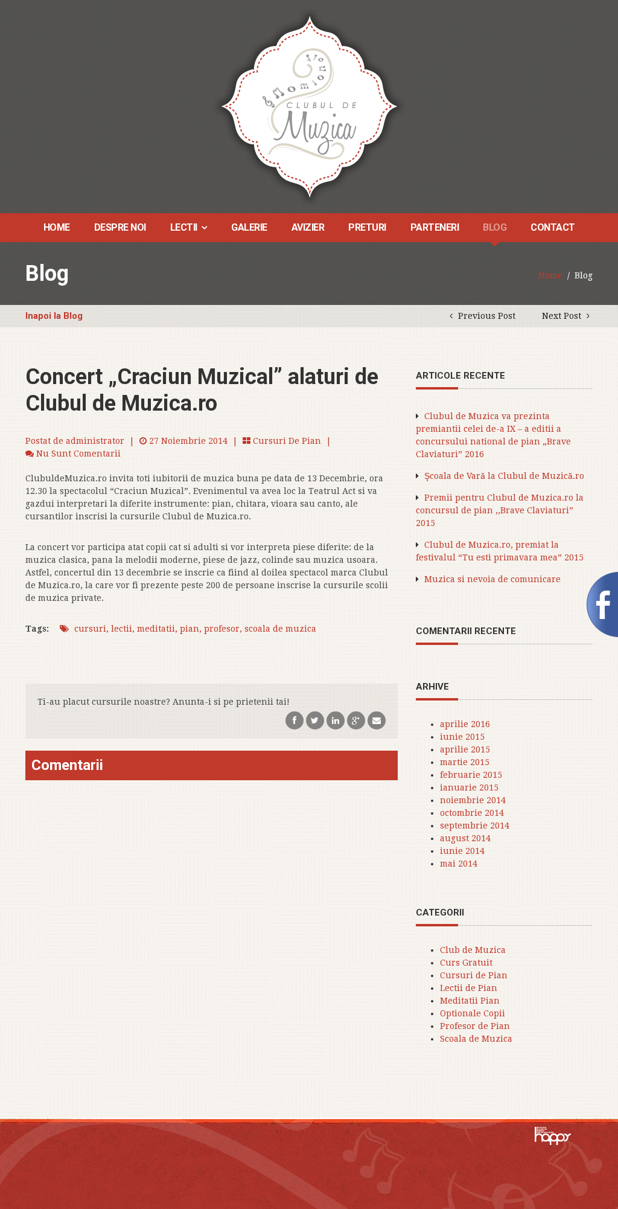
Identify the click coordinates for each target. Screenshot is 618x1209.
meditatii (156, 628)
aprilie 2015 (465, 749)
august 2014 (465, 838)
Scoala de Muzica (476, 1039)
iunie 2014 (462, 851)
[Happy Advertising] (553, 1141)
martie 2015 (464, 762)
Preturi (367, 227)
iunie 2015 (462, 737)
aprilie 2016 (465, 724)
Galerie (249, 227)
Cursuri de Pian (287, 441)
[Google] (356, 720)
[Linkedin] (336, 720)
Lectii (183, 227)
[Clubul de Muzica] (309, 106)
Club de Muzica (473, 950)
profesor (222, 628)
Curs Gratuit (466, 962)
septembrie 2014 (474, 825)
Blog (494, 227)
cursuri (90, 628)
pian (189, 628)
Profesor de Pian (475, 1026)
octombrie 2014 (472, 813)
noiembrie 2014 (473, 800)
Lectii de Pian (468, 988)
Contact (552, 227)
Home (56, 227)
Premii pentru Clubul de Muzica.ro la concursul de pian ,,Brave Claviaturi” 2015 (500, 510)
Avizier (308, 227)
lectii (121, 628)
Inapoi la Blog (54, 315)
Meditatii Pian (470, 1000)
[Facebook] (294, 720)
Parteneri (434, 227)
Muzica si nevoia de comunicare (492, 579)
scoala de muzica (280, 628)
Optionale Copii (472, 1013)
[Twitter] (315, 720)
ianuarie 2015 (469, 787)
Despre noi (120, 227)
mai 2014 (458, 863)
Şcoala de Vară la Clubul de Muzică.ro (504, 476)
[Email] (377, 720)
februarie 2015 (471, 775)
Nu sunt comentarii (78, 453)
